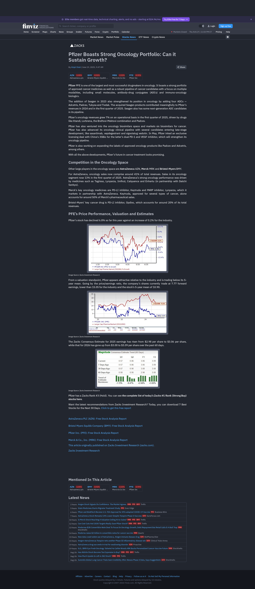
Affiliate (79, 576)
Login (212, 26)
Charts (53, 32)
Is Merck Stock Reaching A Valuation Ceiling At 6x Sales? (102, 519)
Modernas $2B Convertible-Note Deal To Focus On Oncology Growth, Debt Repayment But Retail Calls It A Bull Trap (127, 527)
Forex (97, 32)
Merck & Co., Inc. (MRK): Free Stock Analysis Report (98, 440)
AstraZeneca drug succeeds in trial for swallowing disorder (103, 544)
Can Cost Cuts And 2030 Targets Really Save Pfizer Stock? (103, 523)
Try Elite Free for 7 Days (174, 19)
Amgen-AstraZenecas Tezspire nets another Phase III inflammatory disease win (112, 540)
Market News (96, 37)
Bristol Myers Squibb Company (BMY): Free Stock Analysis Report (105, 425)
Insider (79, 32)
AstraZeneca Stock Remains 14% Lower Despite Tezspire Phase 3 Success (110, 516)
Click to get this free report (116, 408)
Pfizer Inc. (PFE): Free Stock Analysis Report (93, 433)
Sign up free (225, 26)
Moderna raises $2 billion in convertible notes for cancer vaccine (105, 533)
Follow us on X (140, 576)
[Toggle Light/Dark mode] (202, 26)
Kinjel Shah (76, 67)
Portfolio (115, 32)
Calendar (126, 32)
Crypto (105, 32)
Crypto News (158, 37)
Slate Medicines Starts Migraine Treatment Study (99, 508)
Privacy (128, 576)
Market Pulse (112, 37)
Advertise (89, 576)
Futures (88, 32)
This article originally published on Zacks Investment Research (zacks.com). (111, 445)
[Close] (251, 19)
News (61, 32)
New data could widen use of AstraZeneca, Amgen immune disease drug (108, 537)
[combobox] (86, 26)
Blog (115, 576)
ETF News (144, 37)
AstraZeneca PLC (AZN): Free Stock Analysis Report (97, 418)
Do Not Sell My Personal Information (164, 576)
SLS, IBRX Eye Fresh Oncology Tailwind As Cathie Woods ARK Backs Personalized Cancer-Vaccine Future (123, 548)
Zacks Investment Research (84, 450)
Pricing (219, 32)
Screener (36, 32)
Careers (98, 576)
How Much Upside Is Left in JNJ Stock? (94, 556)
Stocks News (129, 37)
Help (228, 32)
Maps (44, 32)
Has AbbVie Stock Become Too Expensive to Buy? (99, 552)
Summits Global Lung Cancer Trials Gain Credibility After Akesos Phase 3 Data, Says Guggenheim (119, 560)
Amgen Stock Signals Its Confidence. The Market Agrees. (102, 504)
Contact (107, 576)
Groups (70, 32)
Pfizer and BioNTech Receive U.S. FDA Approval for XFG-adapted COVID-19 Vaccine (114, 512)
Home (26, 32)
